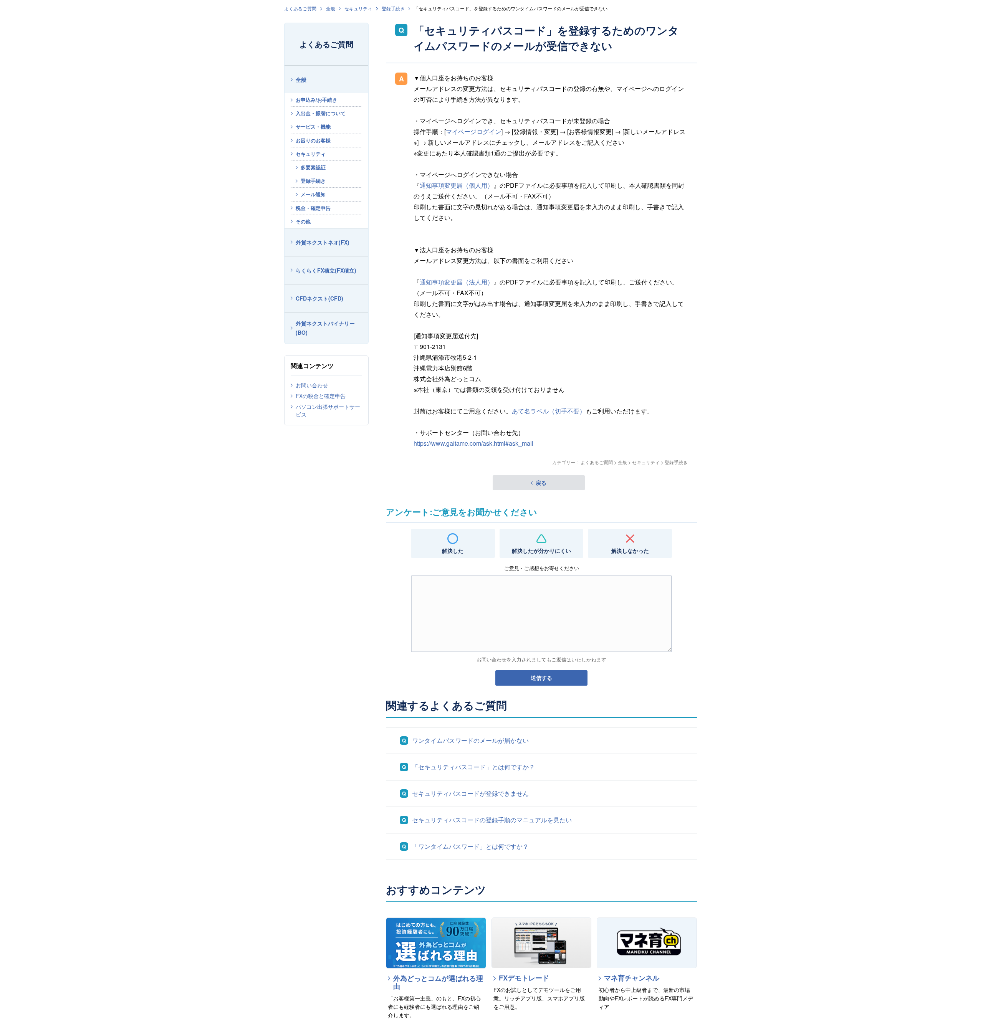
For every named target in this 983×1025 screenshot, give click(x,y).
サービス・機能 (313, 126)
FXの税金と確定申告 (321, 396)
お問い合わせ (312, 385)
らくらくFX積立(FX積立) (326, 270)
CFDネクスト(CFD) (319, 298)
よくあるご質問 (300, 8)
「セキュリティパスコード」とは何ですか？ (473, 766)
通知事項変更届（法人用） (456, 282)
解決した (452, 550)
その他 (303, 221)
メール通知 (313, 194)
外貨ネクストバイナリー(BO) (325, 328)
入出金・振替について (321, 113)
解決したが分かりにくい (541, 550)
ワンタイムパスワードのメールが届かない (470, 740)
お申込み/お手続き (316, 99)
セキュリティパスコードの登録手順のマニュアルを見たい (492, 819)
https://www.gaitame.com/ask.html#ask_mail (473, 443)
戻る (541, 482)
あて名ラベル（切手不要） (549, 411)
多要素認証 (313, 167)
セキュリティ (358, 8)
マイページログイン (473, 131)
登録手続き (393, 8)
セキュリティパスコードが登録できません (470, 793)
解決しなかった (630, 550)
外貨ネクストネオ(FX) (322, 242)
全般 (330, 8)
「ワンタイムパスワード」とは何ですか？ (470, 846)
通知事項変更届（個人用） (456, 185)
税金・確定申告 (313, 208)
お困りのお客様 (313, 140)
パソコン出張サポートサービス (328, 410)
